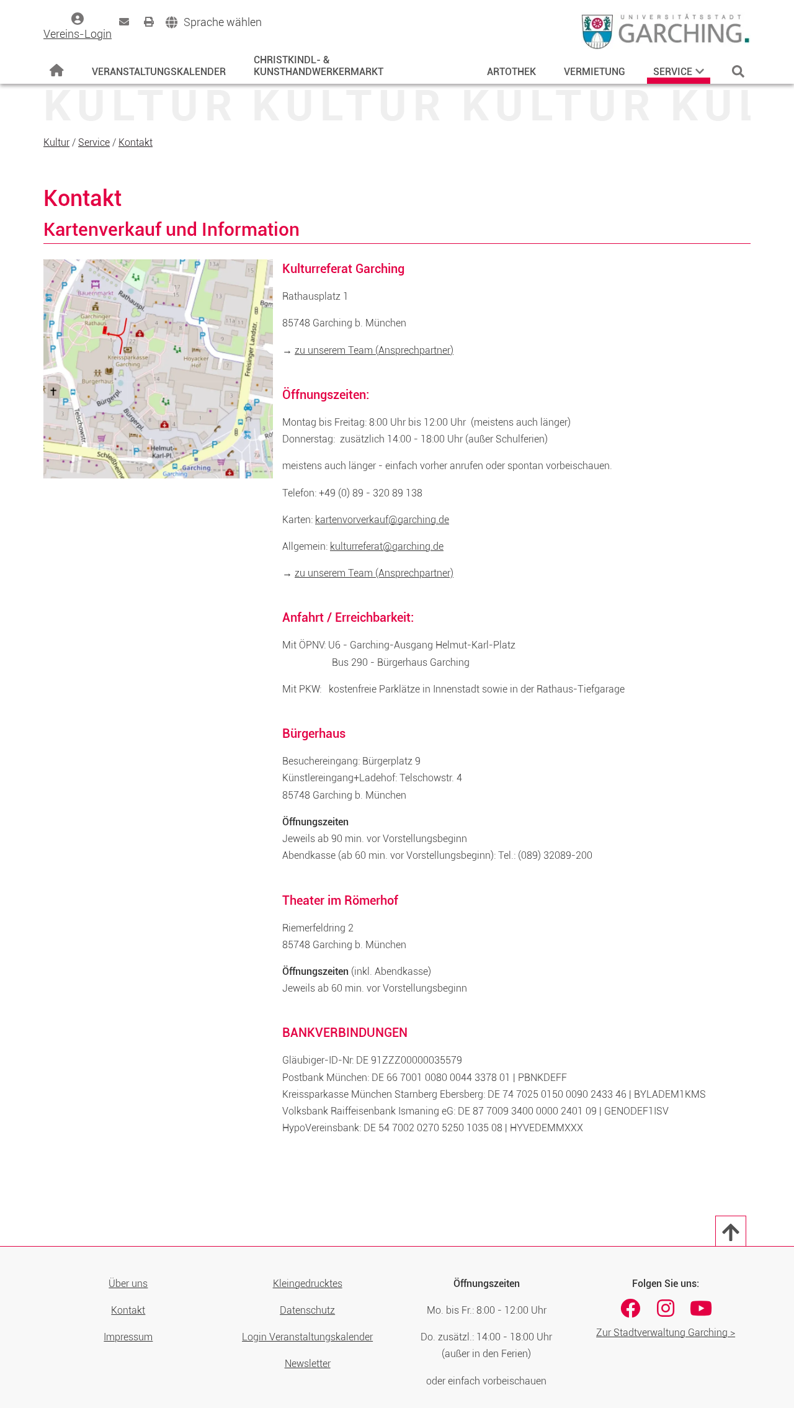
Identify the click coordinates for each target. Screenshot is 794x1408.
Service (672, 72)
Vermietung (594, 72)
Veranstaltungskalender (159, 72)
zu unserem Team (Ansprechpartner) (374, 350)
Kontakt (135, 142)
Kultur (56, 142)
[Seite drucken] (149, 21)
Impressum (128, 1337)
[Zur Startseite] (56, 71)
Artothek (511, 72)
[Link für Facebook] (630, 1308)
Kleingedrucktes (307, 1283)
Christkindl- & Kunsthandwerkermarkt (318, 66)
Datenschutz (307, 1310)
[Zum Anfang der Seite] (730, 1231)
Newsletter (308, 1364)
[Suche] (738, 71)
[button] (214, 22)
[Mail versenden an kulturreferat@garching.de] (124, 21)
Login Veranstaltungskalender (307, 1337)
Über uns (128, 1283)
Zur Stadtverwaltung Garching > (665, 1332)
